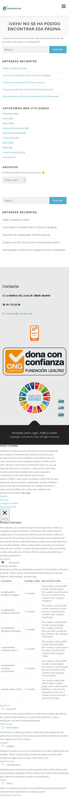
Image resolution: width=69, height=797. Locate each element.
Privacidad (17, 432)
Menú (63, 6)
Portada (6, 157)
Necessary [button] (5, 559)
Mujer (5, 147)
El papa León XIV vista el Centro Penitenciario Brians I (28, 89)
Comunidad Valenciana (14, 128)
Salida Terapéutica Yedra (15, 68)
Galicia (6, 118)
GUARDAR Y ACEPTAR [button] (10, 795)
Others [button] (3, 780)
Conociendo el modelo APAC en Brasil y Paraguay (26, 75)
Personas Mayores (12, 152)
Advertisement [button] (7, 761)
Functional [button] (5, 705)
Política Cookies (48, 432)
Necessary (14, 562)
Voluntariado (9, 137)
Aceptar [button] (4, 496)
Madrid (6, 123)
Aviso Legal (31, 432)
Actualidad (8, 113)
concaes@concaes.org (18, 313)
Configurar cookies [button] (9, 503)
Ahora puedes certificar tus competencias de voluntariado (31, 96)
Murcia (6, 142)
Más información (8, 506)
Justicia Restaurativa (12, 133)
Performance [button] (6, 724)
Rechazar (4, 499)
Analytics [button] (4, 742)
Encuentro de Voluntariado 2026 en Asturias (24, 82)
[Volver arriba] (35, 425)
